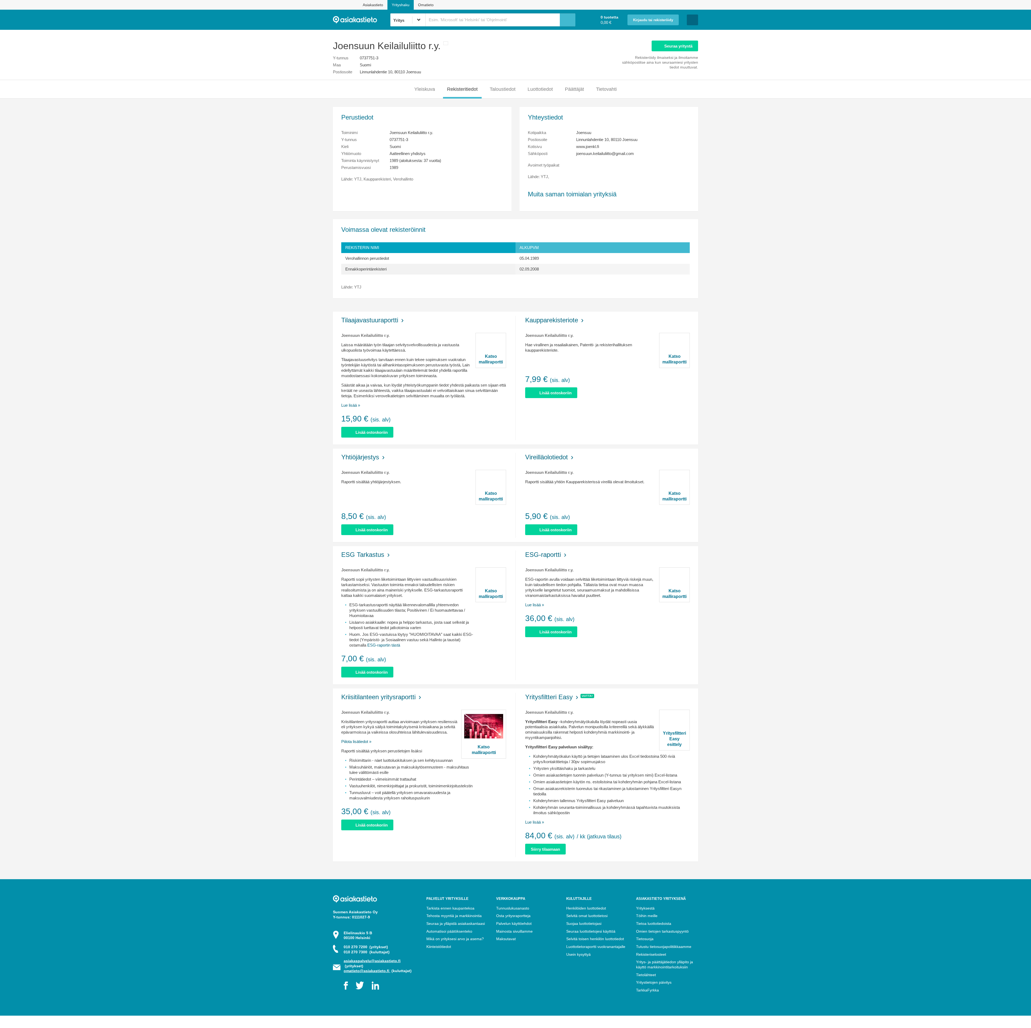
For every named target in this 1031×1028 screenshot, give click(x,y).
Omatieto (426, 5)
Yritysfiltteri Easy (549, 697)
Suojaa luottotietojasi (583, 923)
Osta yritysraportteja (513, 916)
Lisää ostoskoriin (371, 432)
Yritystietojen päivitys (653, 982)
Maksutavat (506, 939)
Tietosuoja (645, 939)
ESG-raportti (543, 554)
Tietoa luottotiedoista (653, 923)
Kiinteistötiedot (438, 946)
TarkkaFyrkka (647, 990)
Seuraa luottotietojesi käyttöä (590, 931)
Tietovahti (606, 89)
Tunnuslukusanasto (512, 908)
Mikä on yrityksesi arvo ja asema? (455, 939)
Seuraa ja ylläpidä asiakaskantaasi (455, 923)
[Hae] (567, 19)
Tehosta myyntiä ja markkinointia (454, 916)
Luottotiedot (540, 89)
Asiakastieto (373, 5)
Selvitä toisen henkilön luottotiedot (595, 939)
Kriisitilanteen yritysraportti (378, 697)
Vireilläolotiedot (546, 457)
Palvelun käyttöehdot (514, 923)
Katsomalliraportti (491, 359)
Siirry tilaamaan (545, 849)
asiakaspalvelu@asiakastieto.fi (372, 961)
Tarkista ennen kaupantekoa (450, 908)
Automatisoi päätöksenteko (449, 931)
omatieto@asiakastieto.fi (367, 971)
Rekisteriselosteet (651, 954)
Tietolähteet (646, 975)
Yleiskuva (424, 89)
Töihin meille (647, 916)
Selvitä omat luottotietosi (587, 916)
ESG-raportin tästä (383, 645)
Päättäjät (574, 89)
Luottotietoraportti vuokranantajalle (595, 946)
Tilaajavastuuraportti (369, 320)
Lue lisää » (350, 405)
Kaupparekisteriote (551, 320)
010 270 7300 (367, 952)
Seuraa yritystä (678, 46)
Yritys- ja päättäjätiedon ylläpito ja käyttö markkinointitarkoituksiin (664, 964)
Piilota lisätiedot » (356, 741)
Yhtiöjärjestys (360, 457)
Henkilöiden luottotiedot (586, 908)
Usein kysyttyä (578, 954)
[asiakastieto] (361, 20)
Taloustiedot (503, 89)
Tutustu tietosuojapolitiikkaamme (663, 946)
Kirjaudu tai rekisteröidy (653, 20)
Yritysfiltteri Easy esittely (674, 739)
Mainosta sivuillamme (514, 931)
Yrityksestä (645, 908)
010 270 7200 (366, 947)
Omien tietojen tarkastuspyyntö (662, 931)
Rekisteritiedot (462, 89)
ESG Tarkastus (362, 554)
